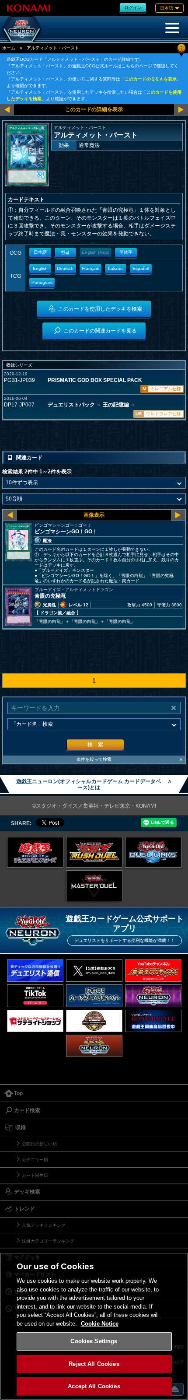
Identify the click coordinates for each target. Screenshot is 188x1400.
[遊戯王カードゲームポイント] (94, 995)
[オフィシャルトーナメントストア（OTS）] (94, 1021)
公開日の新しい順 (39, 1143)
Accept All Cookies (94, 1386)
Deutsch (65, 268)
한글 (65, 252)
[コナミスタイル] (153, 1021)
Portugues (41, 282)
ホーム (8, 48)
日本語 (40, 252)
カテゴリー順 (35, 1159)
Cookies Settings (93, 1341)
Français (90, 268)
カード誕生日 (35, 1175)
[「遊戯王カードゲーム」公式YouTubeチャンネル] (153, 970)
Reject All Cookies (94, 1364)
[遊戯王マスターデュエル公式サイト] (94, 885)
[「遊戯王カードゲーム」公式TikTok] (35, 995)
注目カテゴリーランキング (48, 1241)
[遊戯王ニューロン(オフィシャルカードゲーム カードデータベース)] (22, 29)
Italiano (115, 268)
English (40, 268)
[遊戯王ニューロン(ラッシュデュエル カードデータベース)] (94, 1046)
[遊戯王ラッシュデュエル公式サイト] (94, 852)
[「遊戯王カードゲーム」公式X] (94, 970)
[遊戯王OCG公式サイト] (35, 852)
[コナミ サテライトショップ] (35, 1021)
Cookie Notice (99, 1323)
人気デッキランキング (44, 1225)
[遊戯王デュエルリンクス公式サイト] (153, 852)
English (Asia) (95, 252)
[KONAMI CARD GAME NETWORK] (153, 995)
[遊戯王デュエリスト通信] (35, 970)
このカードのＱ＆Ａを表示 (151, 79)
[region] (94, 1326)
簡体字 (125, 252)
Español (140, 268)
